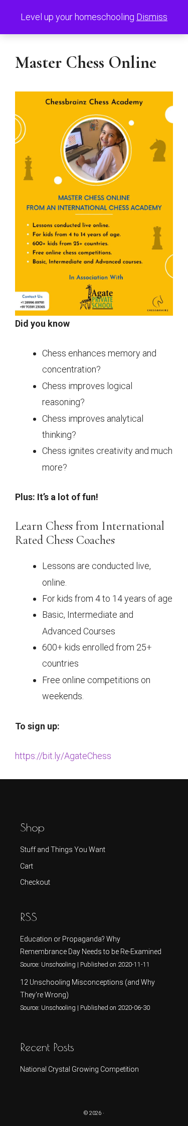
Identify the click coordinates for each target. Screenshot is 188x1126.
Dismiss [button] (151, 17)
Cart (26, 866)
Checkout (35, 882)
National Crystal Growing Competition (79, 1069)
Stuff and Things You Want (62, 850)
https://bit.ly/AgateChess (63, 755)
